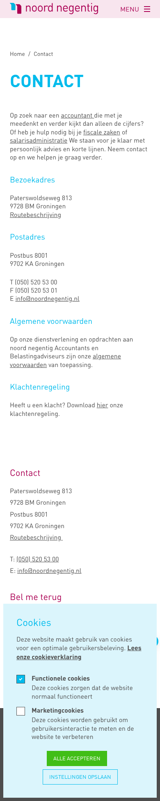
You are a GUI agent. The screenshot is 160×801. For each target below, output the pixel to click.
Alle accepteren (77, 758)
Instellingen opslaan (80, 776)
